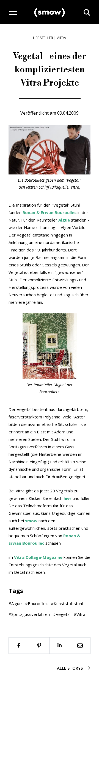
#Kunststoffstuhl (67, 603)
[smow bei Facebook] (19, 645)
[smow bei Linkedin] (60, 645)
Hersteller (43, 37)
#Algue (15, 603)
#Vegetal (61, 614)
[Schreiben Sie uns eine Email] (80, 645)
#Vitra (79, 614)
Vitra (61, 37)
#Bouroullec (36, 603)
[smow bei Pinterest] (39, 645)
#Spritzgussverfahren (29, 614)
